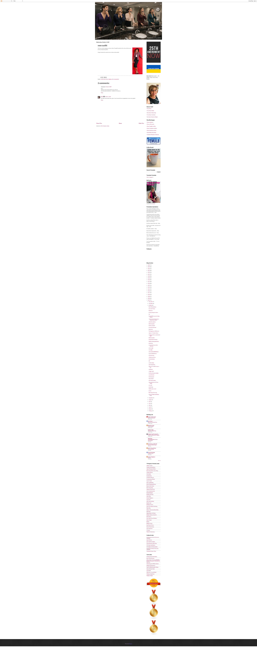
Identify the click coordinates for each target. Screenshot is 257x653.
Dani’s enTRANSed (150, 482)
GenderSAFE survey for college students (154, 317)
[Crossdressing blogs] (154, 603)
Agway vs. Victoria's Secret (153, 333)
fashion (107, 79)
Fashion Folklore (150, 426)
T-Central (148, 530)
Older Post (141, 123)
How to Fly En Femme (150, 558)
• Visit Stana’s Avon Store (151, 114)
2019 (149, 277)
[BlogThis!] (102, 77)
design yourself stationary (153, 339)
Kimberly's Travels (150, 504)
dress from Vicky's (152, 308)
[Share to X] (103, 77)
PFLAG (148, 521)
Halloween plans (151, 323)
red (149, 314)
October (150, 305)
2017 (149, 281)
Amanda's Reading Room (151, 467)
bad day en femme (152, 325)
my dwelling (151, 387)
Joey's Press (150, 421)
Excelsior (149, 457)
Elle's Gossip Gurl (150, 487)
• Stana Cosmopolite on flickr (152, 128)
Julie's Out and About (152, 448)
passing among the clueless (153, 312)
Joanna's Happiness (151, 456)
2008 (149, 298)
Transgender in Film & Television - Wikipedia (153, 549)
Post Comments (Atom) (105, 126)
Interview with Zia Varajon (152, 444)
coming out (151, 369)
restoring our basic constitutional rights (154, 335)
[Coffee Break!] (154, 167)
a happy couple (151, 371)
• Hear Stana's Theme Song (151, 112)
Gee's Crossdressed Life (151, 491)
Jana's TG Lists (149, 540)
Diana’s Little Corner (152, 416)
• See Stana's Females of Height (152, 116)
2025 (149, 266)
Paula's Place (149, 516)
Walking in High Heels (150, 574)
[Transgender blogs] (154, 634)
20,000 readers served (152, 388)
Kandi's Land (149, 503)
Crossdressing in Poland (151, 479)
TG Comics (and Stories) (151, 545)
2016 (149, 283)
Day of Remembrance (152, 306)
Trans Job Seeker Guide (151, 568)
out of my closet (151, 355)
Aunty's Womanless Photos (151, 469)
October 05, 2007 (108, 86)
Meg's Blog (148, 508)
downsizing (151, 343)
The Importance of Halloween (154, 331)
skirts (113, 79)
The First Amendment (151, 417)
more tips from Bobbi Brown (153, 351)
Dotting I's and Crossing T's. (153, 434)
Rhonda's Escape (151, 425)
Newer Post (99, 123)
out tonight (150, 349)
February (150, 410)
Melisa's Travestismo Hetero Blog (152, 509)
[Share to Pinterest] (106, 77)
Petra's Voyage (149, 520)
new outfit (150, 385)
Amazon (153, 203)
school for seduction (152, 321)
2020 (149, 276)
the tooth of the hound (152, 327)
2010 (149, 294)
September (151, 397)
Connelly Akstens (150, 472)
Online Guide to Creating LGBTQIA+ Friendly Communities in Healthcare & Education (153, 561)
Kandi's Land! (150, 429)
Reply (102, 92)
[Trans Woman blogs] (154, 618)
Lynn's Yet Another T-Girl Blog (152, 506)
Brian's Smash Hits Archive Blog (152, 470)
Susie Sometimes (150, 528)
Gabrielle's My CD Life (151, 489)
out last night (151, 348)
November (151, 303)
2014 (149, 287)
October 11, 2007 (108, 96)
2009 (149, 296)
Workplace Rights (150, 575)
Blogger (130, 643)
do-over (150, 390)
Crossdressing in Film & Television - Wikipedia (153, 538)
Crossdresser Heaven (150, 477)
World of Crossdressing (150, 531)
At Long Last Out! (151, 449)
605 (149, 360)
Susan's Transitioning (150, 526)
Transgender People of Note (151, 551)
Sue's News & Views (150, 525)
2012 (149, 290)
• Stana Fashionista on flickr (151, 130)
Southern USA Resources (151, 565)
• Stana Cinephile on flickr (151, 126)
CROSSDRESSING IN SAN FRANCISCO (152, 440)
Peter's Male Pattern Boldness (152, 518)
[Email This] (101, 77)
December (151, 301)
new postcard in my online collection (153, 345)
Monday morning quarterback (154, 341)
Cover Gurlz (149, 474)
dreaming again (151, 376)
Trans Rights (149, 570)
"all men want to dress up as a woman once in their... (154, 319)
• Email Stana (149, 108)
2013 (149, 289)
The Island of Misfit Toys (152, 430)
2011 (149, 292)
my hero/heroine (151, 374)
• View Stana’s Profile (150, 110)
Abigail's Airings (149, 465)
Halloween (150, 310)
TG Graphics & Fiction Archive (152, 546)
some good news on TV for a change (153, 383)
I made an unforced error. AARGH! (153, 435)
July (150, 401)
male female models (152, 380)
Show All (159, 460)
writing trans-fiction (152, 357)
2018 (149, 279)
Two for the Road (152, 359)
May (150, 405)
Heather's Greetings (150, 494)
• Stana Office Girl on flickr (151, 132)
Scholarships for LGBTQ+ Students (153, 563)
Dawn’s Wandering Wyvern (151, 484)
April (150, 407)
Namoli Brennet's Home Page (152, 543)
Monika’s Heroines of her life (151, 514)
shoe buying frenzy (152, 364)
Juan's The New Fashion (151, 541)
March (150, 408)
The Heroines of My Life (152, 443)
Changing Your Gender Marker (152, 556)
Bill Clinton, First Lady (153, 392)
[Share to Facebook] (104, 77)
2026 (149, 265)
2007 (149, 300)
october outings (151, 362)
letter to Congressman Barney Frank (154, 395)
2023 (149, 270)
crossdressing (103, 79)
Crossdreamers (149, 475)
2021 (149, 274)
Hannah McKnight (151, 452)
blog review (151, 329)
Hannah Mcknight (150, 492)
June (150, 403)
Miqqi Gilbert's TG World (151, 513)
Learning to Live (150, 453)
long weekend (151, 378)
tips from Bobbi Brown (153, 353)
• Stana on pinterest (150, 122)
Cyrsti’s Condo (149, 480)
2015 (149, 285)
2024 (149, 268)
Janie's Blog (149, 496)
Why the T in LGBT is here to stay (154, 367)
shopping (109, 79)
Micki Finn (150, 438)
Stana (102, 96)
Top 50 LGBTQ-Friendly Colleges (152, 567)
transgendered (116, 79)
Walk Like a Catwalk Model (151, 572)
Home (120, 123)
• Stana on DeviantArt (150, 124)
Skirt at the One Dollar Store (152, 422)
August (150, 399)
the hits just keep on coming (153, 373)
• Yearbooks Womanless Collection (153, 134)
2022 (149, 272)
